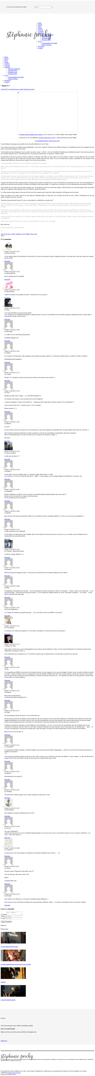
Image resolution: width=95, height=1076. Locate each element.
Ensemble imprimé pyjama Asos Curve (48, 141)
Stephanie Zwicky (29, 89)
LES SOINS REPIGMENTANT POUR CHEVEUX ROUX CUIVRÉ (16, 964)
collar (13, 234)
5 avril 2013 (4, 89)
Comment (3, 914)
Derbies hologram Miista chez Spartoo (31, 134)
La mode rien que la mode (15, 89)
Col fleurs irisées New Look (46, 137)
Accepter (9, 1072)
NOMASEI (3, 982)
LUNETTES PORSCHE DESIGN (8, 1000)
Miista (28, 234)
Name (2, 916)
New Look (34, 234)
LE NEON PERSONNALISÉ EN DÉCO (9, 946)
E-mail (3, 918)
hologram (18, 234)
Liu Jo (23, 234)
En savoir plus (16, 1072)
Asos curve (7, 234)
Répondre (7, 261)
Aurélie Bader (18, 1060)
